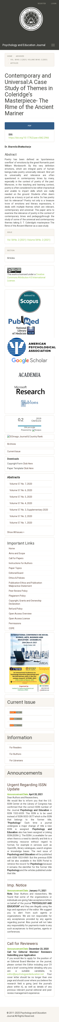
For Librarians (16, 760)
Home (9, 56)
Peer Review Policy (18, 591)
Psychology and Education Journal (24, 45)
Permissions (15, 623)
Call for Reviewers (22, 943)
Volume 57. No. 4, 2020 (21, 503)
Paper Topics (15, 568)
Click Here (28, 463)
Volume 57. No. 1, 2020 (21, 522)
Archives (20, 56)
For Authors (15, 754)
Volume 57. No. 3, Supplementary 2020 (29, 509)
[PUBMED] (23, 325)
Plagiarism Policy (17, 595)
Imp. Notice (17, 885)
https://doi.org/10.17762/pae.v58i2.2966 (29, 137)
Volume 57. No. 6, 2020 (21, 490)
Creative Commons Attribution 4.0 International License (26, 277)
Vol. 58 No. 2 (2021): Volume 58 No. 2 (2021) (28, 60)
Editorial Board (16, 573)
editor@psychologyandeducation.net (25, 974)
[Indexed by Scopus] (29, 301)
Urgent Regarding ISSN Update (26, 787)
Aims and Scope (17, 553)
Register (42, 4)
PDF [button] (29, 126)
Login (53, 4)
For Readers (16, 747)
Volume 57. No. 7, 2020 (21, 484)
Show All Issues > (15, 532)
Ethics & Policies (17, 578)
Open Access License (19, 618)
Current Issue (13, 451)
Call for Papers (16, 558)
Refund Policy (15, 608)
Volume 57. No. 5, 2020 (21, 497)
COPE (11, 628)
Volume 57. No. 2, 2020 (21, 516)
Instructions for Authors (20, 563)
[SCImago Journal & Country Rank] (29, 436)
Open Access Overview (20, 613)
